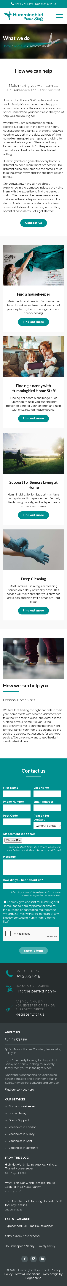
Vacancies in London (22, 1127)
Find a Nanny (17, 1113)
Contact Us (33, 223)
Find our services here (19, 1089)
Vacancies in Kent (20, 1141)
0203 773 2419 (24, 4)
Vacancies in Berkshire (23, 1147)
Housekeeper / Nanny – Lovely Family (30, 1246)
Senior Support (19, 1120)
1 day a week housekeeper (22, 1236)
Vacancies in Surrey (21, 1134)
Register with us (45, 4)
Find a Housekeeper (22, 1106)
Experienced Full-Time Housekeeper (29, 1226)
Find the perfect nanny (36, 991)
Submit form (33, 950)
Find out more (33, 322)
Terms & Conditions (27, 1274)
